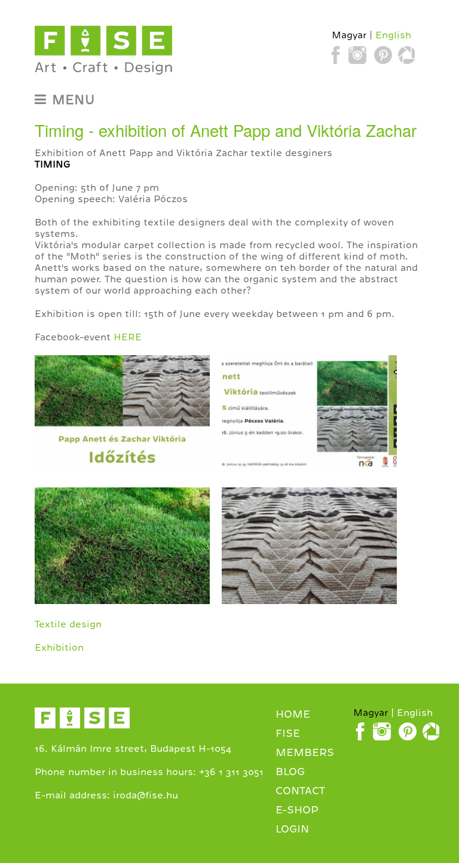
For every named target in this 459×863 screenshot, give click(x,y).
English (393, 35)
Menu (73, 99)
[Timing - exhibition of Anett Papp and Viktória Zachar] (122, 481)
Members (305, 752)
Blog (290, 771)
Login (292, 829)
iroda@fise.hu (145, 795)
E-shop (297, 809)
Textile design (68, 624)
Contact (300, 790)
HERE (128, 337)
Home (293, 714)
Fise (288, 733)
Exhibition (59, 647)
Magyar (349, 35)
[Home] (103, 50)
